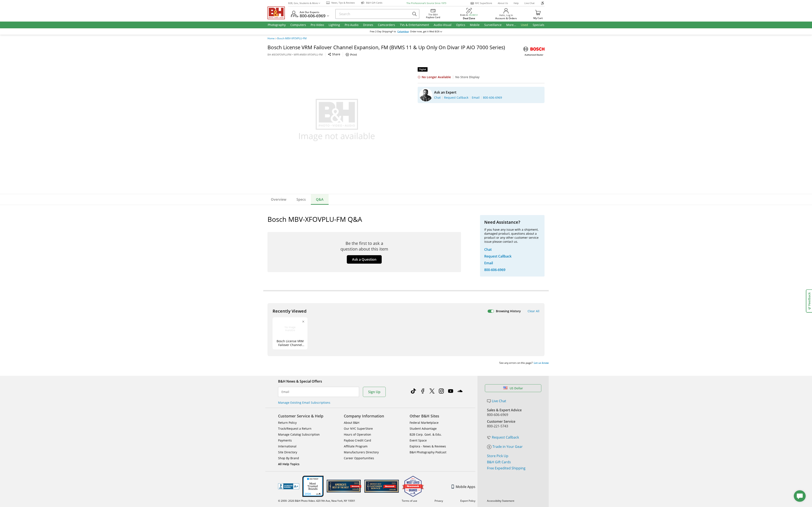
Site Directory (287, 452)
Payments (285, 440)
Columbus (403, 31)
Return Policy (287, 423)
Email (285, 391)
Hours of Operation (357, 434)
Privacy (439, 501)
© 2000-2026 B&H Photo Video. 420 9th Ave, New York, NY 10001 (316, 501)
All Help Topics (288, 464)
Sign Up (374, 392)
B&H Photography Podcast (428, 452)
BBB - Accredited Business (288, 486)
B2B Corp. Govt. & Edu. (426, 434)
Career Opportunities (359, 458)
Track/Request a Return (294, 429)
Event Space (418, 440)
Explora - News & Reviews (428, 446)
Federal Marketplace (424, 423)
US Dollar (516, 388)
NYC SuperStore (483, 3)
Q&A (320, 199)
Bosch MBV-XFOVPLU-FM (292, 38)
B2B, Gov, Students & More (303, 3)
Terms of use (409, 501)
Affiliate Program (356, 446)
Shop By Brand (288, 458)
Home (271, 38)
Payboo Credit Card (357, 440)
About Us (503, 3)
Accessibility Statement (500, 501)
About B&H (351, 423)
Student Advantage (423, 429)
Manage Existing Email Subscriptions (304, 402)
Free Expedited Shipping (506, 468)
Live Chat (529, 3)
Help (516, 3)
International (287, 446)
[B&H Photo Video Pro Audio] (277, 13)
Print (353, 55)
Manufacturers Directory (361, 452)
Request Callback (505, 437)
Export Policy (467, 501)
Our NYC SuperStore (358, 429)
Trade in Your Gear (507, 446)
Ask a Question (364, 259)
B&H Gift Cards (499, 462)
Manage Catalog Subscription (299, 434)
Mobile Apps (465, 486)
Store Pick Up (497, 456)
